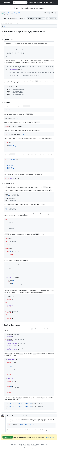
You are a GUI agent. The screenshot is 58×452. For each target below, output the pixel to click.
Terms (11, 444)
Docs (34, 444)
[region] (29, 220)
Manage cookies (44, 444)
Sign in (46, 2)
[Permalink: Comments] (3, 40)
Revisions (13, 18)
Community (29, 444)
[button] (44, 18)
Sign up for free (7, 437)
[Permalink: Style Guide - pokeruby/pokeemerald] (3, 31)
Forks (22, 18)
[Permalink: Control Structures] (3, 325)
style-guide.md (17, 13)
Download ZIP (53, 18)
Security (20, 444)
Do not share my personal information (29, 445)
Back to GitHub (38, 2)
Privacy (15, 444)
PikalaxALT (10, 415)
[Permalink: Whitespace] (3, 183)
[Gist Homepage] (7, 2)
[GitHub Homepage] (24, 448)
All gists (31, 2)
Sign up (52, 2)
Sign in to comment (49, 437)
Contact (38, 444)
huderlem (7, 13)
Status (24, 444)
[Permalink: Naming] (3, 102)
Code (5, 18)
